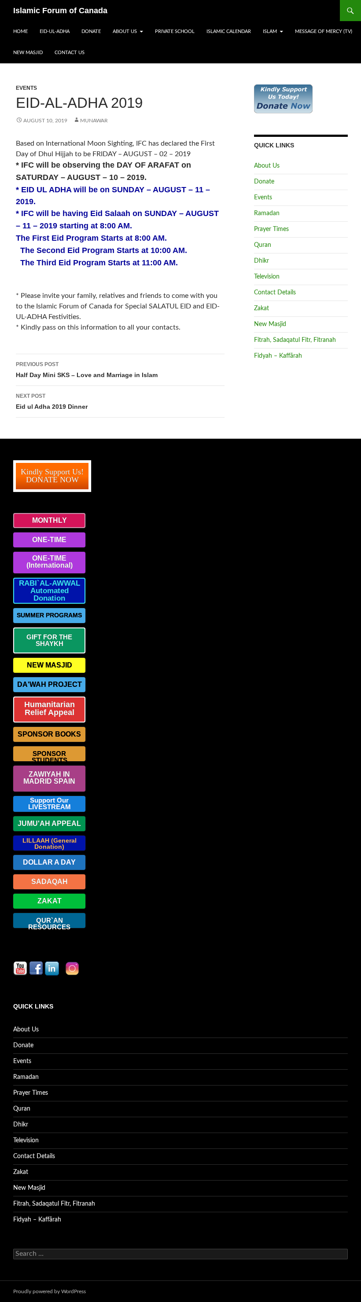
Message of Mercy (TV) (323, 31)
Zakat (261, 308)
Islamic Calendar (228, 31)
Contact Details (275, 293)
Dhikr (261, 261)
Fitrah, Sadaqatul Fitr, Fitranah (295, 340)
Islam (270, 31)
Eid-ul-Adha (55, 31)
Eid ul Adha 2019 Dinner (52, 401)
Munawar (94, 120)
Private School (175, 31)
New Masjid (28, 52)
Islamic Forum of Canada (60, 10)
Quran (262, 245)
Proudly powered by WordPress (49, 1291)
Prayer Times (271, 229)
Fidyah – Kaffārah (278, 356)
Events (26, 88)
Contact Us (70, 52)
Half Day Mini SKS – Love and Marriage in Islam (87, 369)
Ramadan (267, 213)
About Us (125, 31)
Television (267, 277)
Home (20, 31)
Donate (91, 31)
